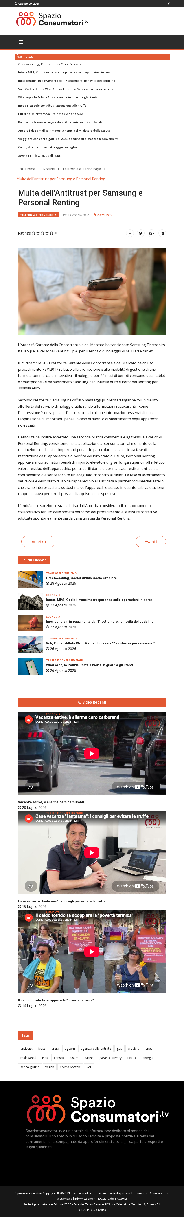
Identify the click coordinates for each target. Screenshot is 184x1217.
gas (119, 1048)
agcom (70, 1048)
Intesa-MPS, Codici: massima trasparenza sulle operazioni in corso (65, 72)
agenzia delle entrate (96, 1048)
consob (59, 1057)
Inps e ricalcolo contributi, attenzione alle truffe (52, 106)
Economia (53, 595)
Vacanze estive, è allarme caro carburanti (51, 802)
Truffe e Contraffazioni (64, 660)
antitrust (26, 1048)
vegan (49, 1067)
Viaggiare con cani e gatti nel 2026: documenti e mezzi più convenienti (68, 139)
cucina (89, 1057)
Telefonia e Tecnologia (38, 215)
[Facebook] (130, 233)
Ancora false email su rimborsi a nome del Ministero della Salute (64, 130)
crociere (134, 1048)
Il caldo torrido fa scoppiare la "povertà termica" (56, 1000)
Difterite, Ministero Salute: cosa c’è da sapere (50, 114)
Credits (101, 1210)
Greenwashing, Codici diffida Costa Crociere (50, 64)
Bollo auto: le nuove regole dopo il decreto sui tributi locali (60, 122)
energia (147, 1057)
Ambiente (52, 912)
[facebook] (168, 4)
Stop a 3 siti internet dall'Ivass (39, 155)
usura (74, 1057)
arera (55, 1048)
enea (149, 1048)
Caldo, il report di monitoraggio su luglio (47, 147)
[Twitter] (141, 233)
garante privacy (110, 1057)
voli (89, 1067)
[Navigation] (21, 42)
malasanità (28, 1057)
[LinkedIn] (162, 233)
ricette (132, 1057)
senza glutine (29, 1067)
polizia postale (70, 1067)
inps (45, 1057)
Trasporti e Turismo (61, 573)
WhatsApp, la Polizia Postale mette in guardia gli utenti (57, 97)
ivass (42, 1048)
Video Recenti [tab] (93, 702)
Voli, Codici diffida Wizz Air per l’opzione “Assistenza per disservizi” (66, 89)
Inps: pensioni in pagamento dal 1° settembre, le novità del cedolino (66, 81)
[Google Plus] (151, 233)
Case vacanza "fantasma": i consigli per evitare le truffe (62, 901)
